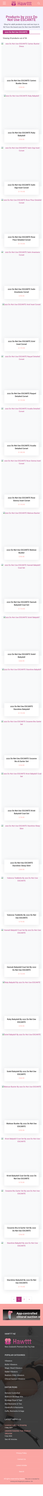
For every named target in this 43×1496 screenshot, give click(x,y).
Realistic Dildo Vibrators (14, 1375)
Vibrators (8, 1361)
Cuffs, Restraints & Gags (14, 1411)
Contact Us (21, 1459)
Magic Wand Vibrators (13, 1368)
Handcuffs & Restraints (14, 1407)
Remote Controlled (12, 1393)
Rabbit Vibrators (11, 1372)
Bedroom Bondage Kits (14, 1397)
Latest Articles (21, 1465)
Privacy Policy (21, 1453)
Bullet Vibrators (11, 1364)
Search (21, 1471)
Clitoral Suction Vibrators (15, 1379)
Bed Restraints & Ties (13, 1404)
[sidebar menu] (4, 3)
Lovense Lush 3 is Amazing (16, 1425)
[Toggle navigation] (38, 3)
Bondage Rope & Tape (13, 1400)
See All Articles (11, 1439)
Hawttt (22, 1479)
